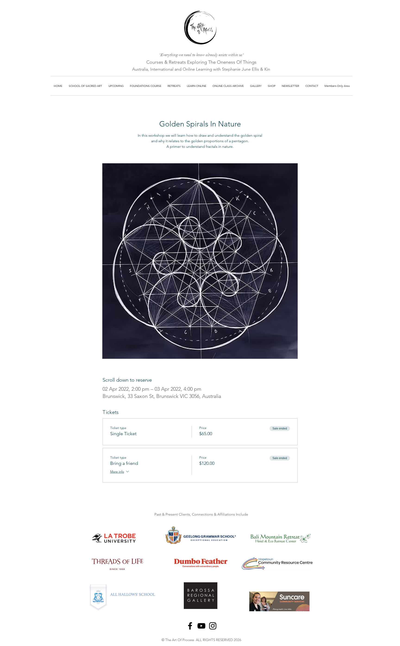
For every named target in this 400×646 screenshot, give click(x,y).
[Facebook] (190, 626)
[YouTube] (201, 626)
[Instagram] (213, 626)
